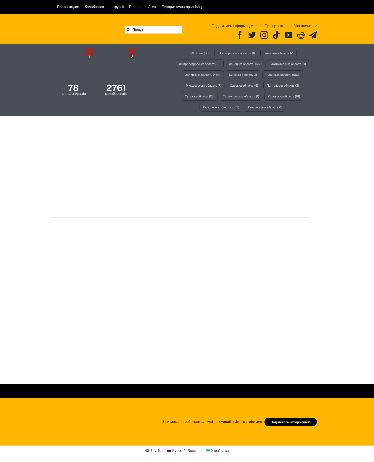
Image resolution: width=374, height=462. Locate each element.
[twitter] (252, 35)
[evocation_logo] (82, 24)
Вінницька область (279, 53)
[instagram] (264, 35)
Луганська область (283, 74)
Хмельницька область (265, 107)
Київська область (243, 74)
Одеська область (244, 85)
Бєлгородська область (237, 53)
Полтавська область (283, 85)
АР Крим (201, 53)
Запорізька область (203, 74)
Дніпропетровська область (200, 64)
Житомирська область (288, 64)
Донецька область (246, 64)
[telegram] (313, 35)
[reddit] (301, 35)
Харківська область (284, 96)
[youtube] (288, 35)
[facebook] (240, 35)
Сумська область (200, 96)
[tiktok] (276, 35)
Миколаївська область (203, 85)
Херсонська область (221, 107)
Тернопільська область (241, 96)
